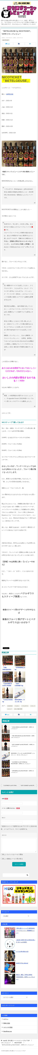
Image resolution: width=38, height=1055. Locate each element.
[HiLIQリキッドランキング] (19, 894)
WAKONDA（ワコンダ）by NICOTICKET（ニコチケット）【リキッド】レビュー (23, 754)
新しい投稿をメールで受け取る (12, 859)
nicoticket (10, 706)
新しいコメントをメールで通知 (12, 854)
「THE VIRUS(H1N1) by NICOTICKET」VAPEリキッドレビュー (22, 736)
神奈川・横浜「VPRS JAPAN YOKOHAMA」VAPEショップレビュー (25, 977)
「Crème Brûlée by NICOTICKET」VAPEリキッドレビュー (22, 727)
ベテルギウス (25, 706)
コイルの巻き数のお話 (22, 951)
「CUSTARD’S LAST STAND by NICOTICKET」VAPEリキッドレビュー (20, 762)
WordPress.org (7, 1031)
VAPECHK (9, 94)
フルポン (17, 706)
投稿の (6, 1023)
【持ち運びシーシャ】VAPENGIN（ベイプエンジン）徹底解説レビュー (25, 930)
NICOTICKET (6, 40)
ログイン (5, 1019)
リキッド (33, 706)
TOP (16, 1040)
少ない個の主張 (18, 709)
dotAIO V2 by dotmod (22, 963)
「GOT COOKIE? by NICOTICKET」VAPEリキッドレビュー (22, 745)
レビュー (10, 709)
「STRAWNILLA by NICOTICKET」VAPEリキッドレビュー (22, 771)
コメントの (7, 1027)
